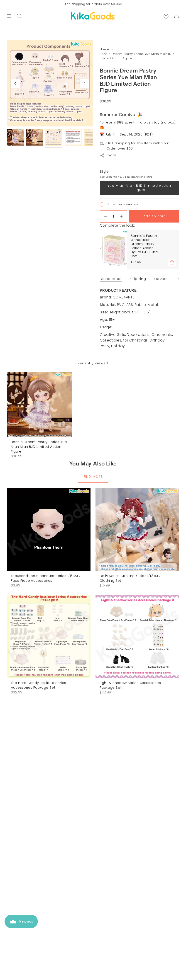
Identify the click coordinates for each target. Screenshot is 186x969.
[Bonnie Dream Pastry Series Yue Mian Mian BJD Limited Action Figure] (39, 404)
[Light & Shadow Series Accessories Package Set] (137, 636)
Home (104, 49)
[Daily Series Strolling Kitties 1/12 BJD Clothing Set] (137, 529)
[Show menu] (9, 16)
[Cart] (176, 16)
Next (84, 83)
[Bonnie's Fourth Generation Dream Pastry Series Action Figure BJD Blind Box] (113, 249)
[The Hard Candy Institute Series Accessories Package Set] (49, 636)
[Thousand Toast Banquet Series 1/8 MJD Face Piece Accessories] (49, 529)
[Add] (172, 262)
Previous (15, 83)
